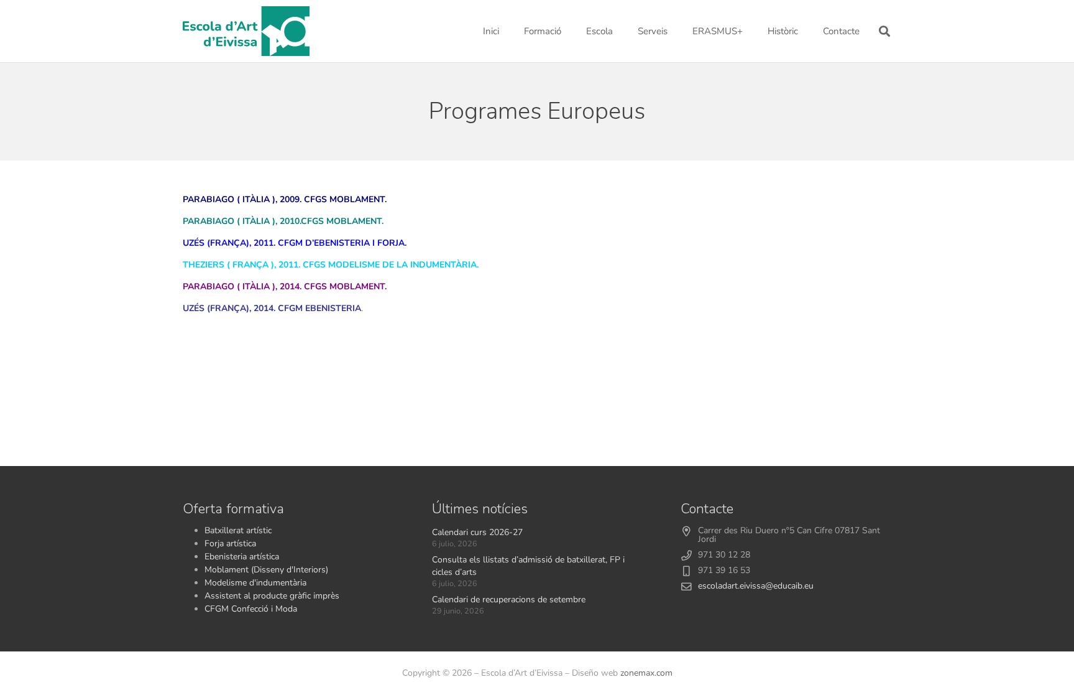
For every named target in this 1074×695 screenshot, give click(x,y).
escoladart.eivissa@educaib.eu (756, 586)
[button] (566, 31)
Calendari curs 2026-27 (477, 532)
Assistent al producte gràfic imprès (271, 596)
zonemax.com (646, 673)
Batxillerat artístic (238, 530)
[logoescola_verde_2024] (246, 31)
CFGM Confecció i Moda (250, 609)
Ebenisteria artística (241, 556)
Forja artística (230, 543)
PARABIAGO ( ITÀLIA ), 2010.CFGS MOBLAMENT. (283, 221)
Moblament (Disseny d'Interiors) (266, 570)
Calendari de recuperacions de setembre (508, 599)
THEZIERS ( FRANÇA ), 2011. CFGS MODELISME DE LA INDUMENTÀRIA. (331, 265)
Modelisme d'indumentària (255, 583)
